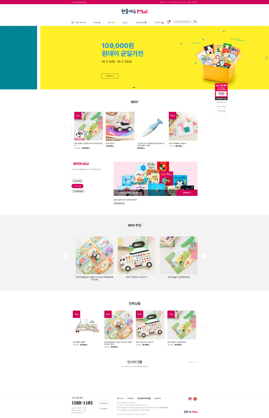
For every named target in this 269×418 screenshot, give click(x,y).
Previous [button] (65, 127)
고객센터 (188, 2)
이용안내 (157, 398)
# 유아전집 (77, 186)
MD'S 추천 (134, 225)
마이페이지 (174, 2)
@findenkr (191, 362)
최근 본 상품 (221, 111)
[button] (133, 87)
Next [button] (203, 127)
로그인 (168, 2)
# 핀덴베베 (77, 181)
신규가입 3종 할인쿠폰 (78, 2)
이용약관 (130, 398)
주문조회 (194, 2)
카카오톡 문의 (103, 403)
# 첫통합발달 (78, 191)
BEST (134, 102)
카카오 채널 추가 (221, 102)
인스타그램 (134, 362)
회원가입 (162, 2)
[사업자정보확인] (163, 407)
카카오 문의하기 (221, 106)
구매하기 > (187, 192)
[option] (87, 130)
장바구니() (182, 2)
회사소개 (120, 398)
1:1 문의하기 (104, 409)
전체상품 (134, 303)
